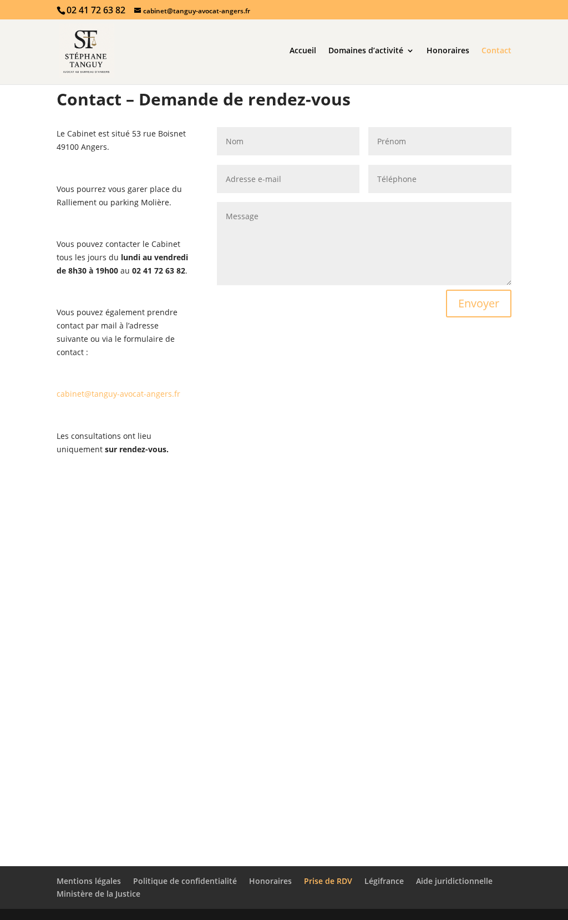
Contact (496, 51)
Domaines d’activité (365, 51)
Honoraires (448, 51)
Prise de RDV (328, 881)
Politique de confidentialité (185, 881)
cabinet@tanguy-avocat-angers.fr (118, 393)
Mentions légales (89, 881)
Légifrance (384, 881)
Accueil (303, 51)
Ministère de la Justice (98, 893)
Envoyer (478, 303)
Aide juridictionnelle (454, 881)
